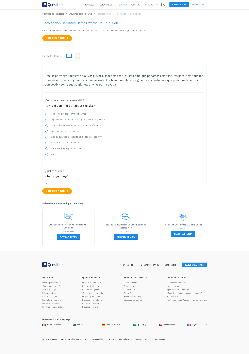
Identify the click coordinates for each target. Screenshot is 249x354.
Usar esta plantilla (57, 38)
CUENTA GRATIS (179, 4)
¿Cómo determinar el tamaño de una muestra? (184, 293)
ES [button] (157, 5)
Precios (149, 4)
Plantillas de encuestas (53, 14)
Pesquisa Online (83, 325)
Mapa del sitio (97, 339)
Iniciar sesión (198, 4)
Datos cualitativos (49, 293)
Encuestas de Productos (91, 304)
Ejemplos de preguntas (91, 290)
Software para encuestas (51, 283)
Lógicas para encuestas (133, 300)
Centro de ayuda (151, 265)
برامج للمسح (142, 325)
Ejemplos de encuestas (133, 297)
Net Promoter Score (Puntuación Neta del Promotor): (187, 300)
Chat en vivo (170, 265)
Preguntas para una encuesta (93, 297)
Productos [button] (89, 4)
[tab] (77, 56)
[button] (164, 4)
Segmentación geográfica (51, 300)
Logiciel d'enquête (199, 325)
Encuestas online (130, 283)
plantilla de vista (68, 237)
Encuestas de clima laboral (92, 300)
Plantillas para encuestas (91, 283)
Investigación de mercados (52, 307)
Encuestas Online (54, 325)
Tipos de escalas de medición (178, 290)
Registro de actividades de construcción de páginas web (126, 226)
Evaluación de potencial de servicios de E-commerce (68, 226)
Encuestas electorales (50, 304)
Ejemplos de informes (90, 286)
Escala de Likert (173, 297)
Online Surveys (170, 325)
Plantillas (122, 4)
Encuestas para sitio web (81, 14)
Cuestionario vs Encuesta (176, 283)
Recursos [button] (135, 4)
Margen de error (173, 286)
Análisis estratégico (49, 290)
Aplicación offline (130, 293)
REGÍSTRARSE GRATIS (194, 265)
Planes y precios (130, 286)
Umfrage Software (114, 325)
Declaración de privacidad (118, 339)
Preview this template (52, 56)
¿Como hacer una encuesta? (92, 293)
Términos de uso (140, 339)
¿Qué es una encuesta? (51, 286)
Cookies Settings (158, 339)
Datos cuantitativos (49, 297)
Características (107, 4)
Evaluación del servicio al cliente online (183, 225)
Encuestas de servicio (90, 307)
